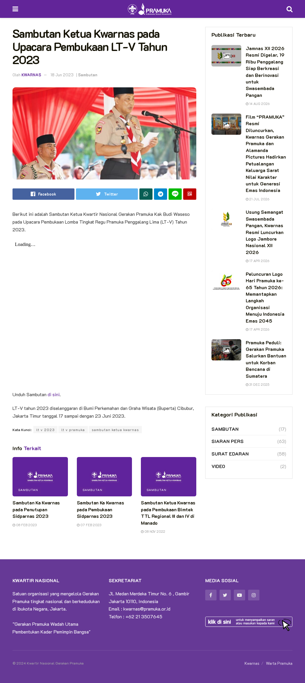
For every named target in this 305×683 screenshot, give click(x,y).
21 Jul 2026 (258, 199)
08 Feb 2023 (26, 525)
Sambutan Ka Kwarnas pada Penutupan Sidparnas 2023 (36, 509)
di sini (54, 394)
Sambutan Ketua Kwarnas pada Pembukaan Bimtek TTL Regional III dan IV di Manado (168, 512)
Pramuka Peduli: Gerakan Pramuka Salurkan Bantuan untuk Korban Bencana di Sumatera (266, 359)
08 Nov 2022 (154, 531)
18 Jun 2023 (62, 74)
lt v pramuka (73, 429)
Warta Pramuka (279, 663)
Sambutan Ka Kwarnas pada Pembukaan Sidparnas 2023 (100, 509)
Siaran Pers (227, 441)
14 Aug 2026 (259, 103)
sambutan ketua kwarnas (115, 429)
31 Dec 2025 (258, 384)
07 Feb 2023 (90, 525)
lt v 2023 (45, 429)
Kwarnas (252, 663)
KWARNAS (31, 74)
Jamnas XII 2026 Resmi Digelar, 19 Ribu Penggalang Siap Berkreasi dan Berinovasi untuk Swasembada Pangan (265, 71)
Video (218, 466)
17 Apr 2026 (258, 260)
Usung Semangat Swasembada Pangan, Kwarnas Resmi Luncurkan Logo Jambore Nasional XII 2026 (265, 232)
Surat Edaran (230, 453)
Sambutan (87, 74)
